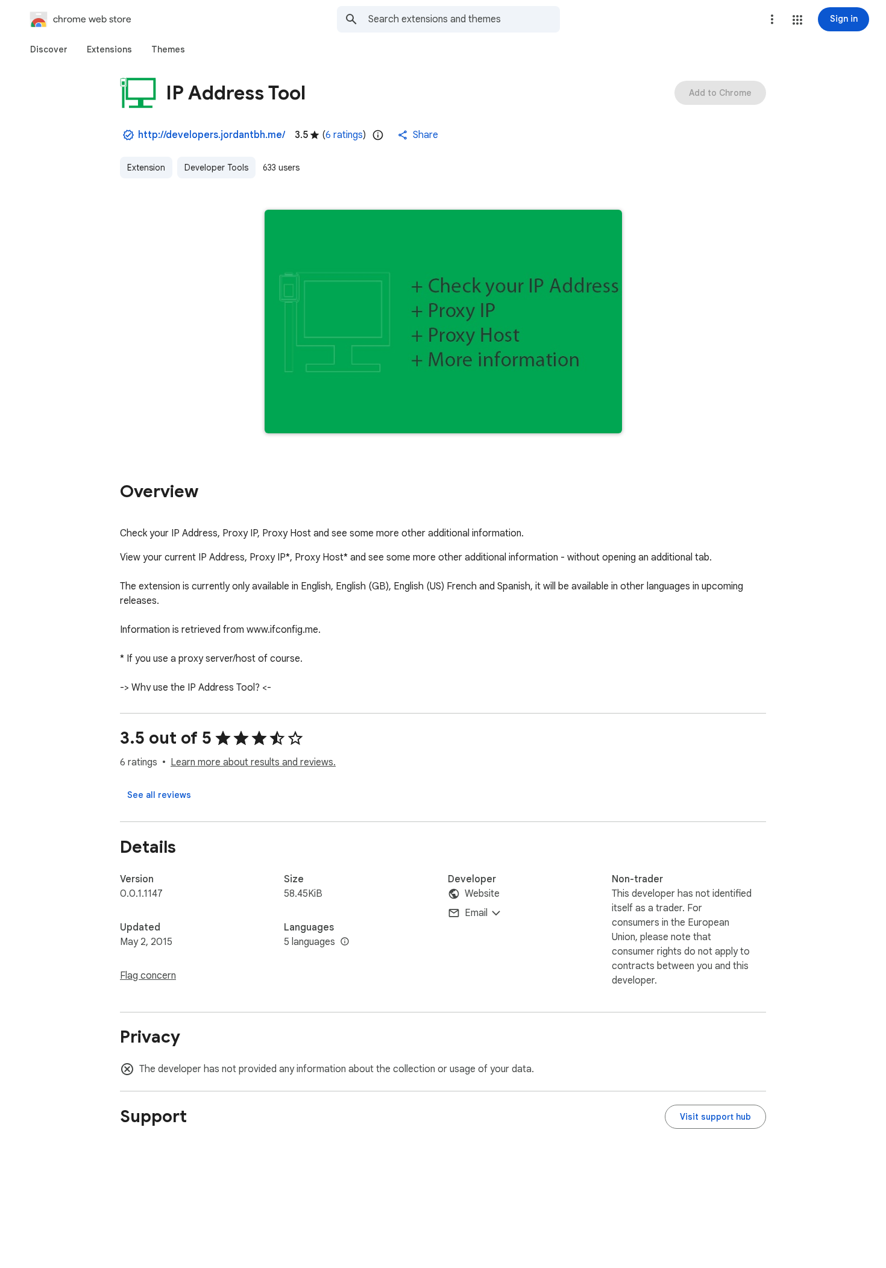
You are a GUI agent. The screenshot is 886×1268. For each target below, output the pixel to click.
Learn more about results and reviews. (253, 762)
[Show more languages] (345, 942)
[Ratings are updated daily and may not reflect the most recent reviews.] (378, 135)
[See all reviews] (159, 794)
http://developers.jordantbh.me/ (211, 135)
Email (476, 913)
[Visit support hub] (715, 1116)
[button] (797, 20)
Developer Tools (216, 167)
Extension (146, 167)
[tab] (48, 49)
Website (482, 894)
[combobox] (464, 19)
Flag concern (148, 976)
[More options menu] (772, 19)
